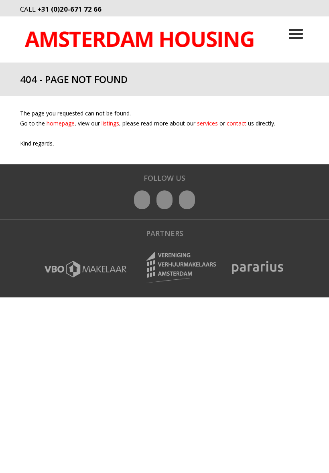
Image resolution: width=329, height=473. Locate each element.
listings (110, 123)
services (208, 123)
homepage (61, 123)
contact (237, 123)
